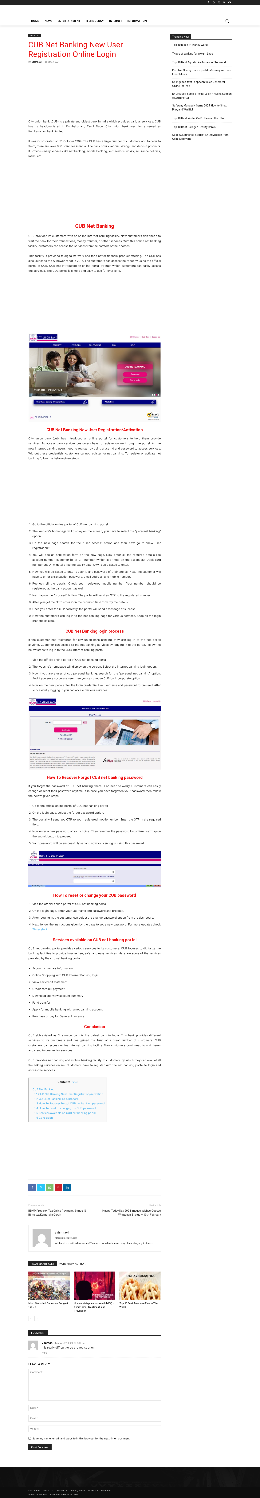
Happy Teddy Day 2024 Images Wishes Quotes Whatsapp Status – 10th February (131, 1212)
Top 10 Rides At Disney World (190, 44)
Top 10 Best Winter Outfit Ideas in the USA (198, 118)
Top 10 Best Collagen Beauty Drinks (194, 127)
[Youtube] (229, 3)
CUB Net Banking (42, 1089)
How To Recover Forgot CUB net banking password (69, 1103)
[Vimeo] (224, 3)
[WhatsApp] (49, 1187)
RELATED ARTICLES (42, 1263)
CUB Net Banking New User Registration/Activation (68, 1094)
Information (35, 35)
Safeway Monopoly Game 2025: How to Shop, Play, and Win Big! (199, 107)
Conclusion (43, 1117)
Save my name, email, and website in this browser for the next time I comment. (81, 1438)
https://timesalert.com (66, 1238)
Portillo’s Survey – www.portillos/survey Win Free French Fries (201, 72)
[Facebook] (208, 3)
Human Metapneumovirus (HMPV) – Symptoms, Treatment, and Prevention (94, 1307)
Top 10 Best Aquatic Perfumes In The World (199, 62)
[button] (227, 20)
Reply (44, 1352)
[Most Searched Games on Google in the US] (49, 1286)
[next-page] (36, 1318)
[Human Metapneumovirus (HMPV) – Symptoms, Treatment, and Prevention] (94, 1286)
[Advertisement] (94, 91)
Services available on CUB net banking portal (65, 1112)
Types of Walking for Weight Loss (192, 53)
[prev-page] (30, 1318)
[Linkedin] (67, 1187)
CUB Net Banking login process (56, 1098)
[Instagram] (213, 3)
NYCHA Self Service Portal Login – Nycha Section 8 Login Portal (202, 95)
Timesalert (39, 929)
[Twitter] (219, 3)
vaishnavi (36, 61)
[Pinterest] (58, 1187)
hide (74, 1082)
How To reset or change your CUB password (65, 1108)
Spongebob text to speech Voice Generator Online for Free (198, 83)
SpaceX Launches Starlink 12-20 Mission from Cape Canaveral (200, 136)
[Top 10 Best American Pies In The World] (140, 1286)
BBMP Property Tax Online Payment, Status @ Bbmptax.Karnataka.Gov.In (57, 1212)
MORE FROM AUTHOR (72, 1263)
